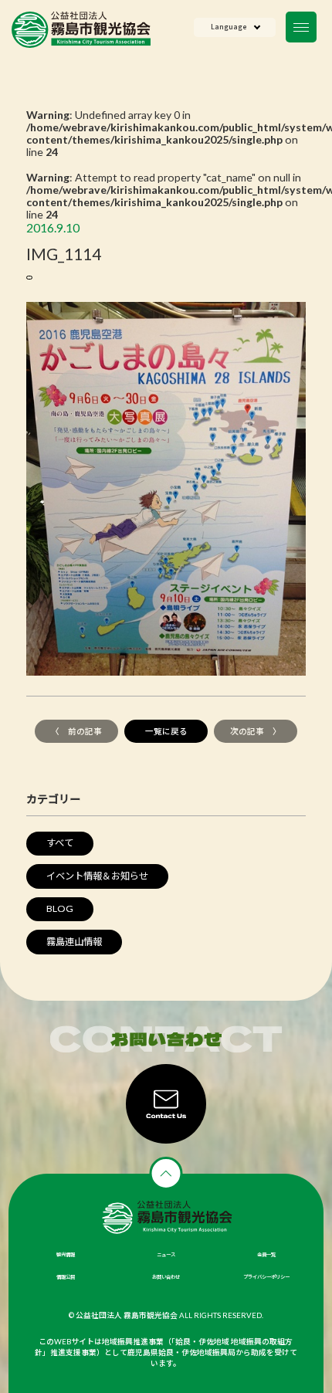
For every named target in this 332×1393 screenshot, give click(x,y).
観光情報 (65, 1254)
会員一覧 (266, 1254)
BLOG (59, 908)
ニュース (166, 1254)
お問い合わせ (166, 1276)
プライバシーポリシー (266, 1276)
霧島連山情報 (74, 941)
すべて (59, 843)
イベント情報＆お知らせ (97, 876)
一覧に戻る (166, 731)
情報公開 (65, 1276)
